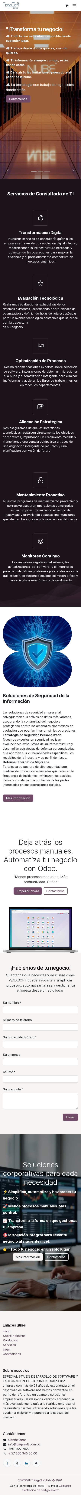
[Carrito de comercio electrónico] (67, 5)
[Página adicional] (36, 1463)
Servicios (9, 1345)
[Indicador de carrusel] (34, 171)
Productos (10, 1340)
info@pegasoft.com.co (24, 1444)
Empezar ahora (28, 891)
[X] (17, 1463)
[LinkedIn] (26, 1463)
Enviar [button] (70, 1117)
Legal (6, 1349)
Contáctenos (18, 99)
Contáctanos (55, 891)
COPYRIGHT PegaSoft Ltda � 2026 (40, 1480)
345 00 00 (22, 1453)
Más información (18, 798)
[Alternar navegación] (74, 5)
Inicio (6, 1331)
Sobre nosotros (14, 1336)
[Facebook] (7, 1463)
